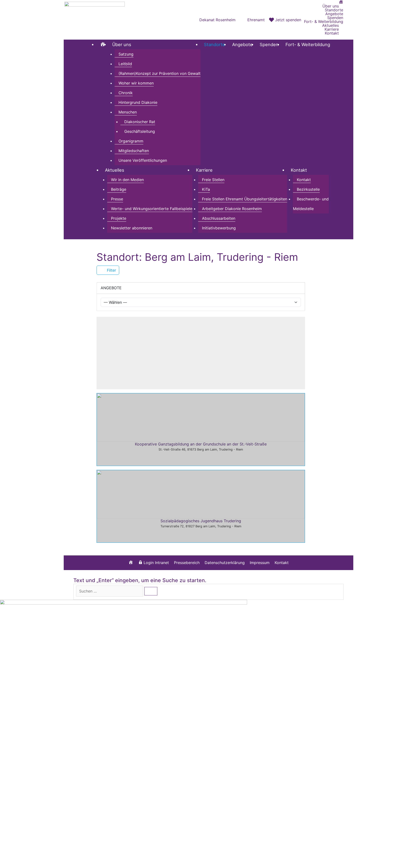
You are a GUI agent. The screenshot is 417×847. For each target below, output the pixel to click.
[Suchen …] (110, 591)
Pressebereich (187, 562)
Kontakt (282, 562)
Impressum (260, 562)
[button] (348, 20)
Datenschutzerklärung (225, 562)
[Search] (150, 591)
